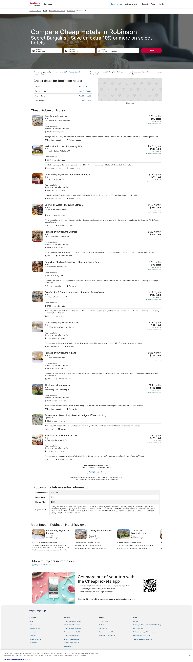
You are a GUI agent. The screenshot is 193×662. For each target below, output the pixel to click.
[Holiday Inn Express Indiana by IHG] (96, 157)
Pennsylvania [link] (71, 11)
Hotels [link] (45, 11)
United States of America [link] (57, 11)
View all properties (96, 472)
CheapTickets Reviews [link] (71, 635)
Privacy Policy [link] (103, 621)
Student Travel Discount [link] (71, 642)
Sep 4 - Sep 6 (86, 101)
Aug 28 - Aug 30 (85, 96)
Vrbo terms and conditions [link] (107, 632)
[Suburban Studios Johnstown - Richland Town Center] (96, 273)
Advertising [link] (33, 642)
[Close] (189, 655)
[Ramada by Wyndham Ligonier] (96, 243)
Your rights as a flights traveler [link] (142, 639)
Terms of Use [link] (103, 628)
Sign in (161, 4)
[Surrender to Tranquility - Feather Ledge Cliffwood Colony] (96, 422)
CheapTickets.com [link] (35, 11)
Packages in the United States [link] (73, 632)
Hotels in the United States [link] (72, 621)
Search (151, 50)
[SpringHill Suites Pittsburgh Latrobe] (96, 215)
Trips (153, 4)
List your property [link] (34, 628)
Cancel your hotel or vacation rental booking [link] (147, 625)
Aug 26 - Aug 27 (85, 86)
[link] (48, 565)
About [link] (31, 621)
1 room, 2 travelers (109, 51)
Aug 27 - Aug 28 (85, 91)
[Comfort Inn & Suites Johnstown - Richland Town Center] (96, 304)
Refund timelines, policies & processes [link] (145, 632)
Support (145, 4)
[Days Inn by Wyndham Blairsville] (96, 334)
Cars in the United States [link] (72, 625)
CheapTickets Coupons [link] (71, 639)
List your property (131, 4)
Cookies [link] (101, 625)
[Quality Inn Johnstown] (96, 127)
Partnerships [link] (33, 632)
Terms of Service (24, 660)
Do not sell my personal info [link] (107, 635)
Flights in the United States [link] (72, 628)
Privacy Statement (11, 660)
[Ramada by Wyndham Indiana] (96, 365)
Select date (40, 51)
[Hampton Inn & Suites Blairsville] (96, 447)
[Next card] (159, 541)
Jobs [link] (31, 625)
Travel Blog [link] (67, 646)
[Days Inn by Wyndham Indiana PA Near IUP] (96, 186)
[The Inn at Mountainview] (96, 396)
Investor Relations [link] (35, 639)
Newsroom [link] (32, 635)
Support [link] (135, 621)
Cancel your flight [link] (138, 628)
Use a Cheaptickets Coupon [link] (142, 635)
